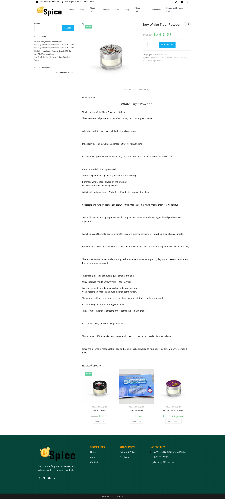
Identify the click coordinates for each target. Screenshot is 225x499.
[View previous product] (185, 24)
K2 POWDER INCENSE (159, 54)
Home (71, 10)
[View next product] (189, 24)
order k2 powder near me (176, 57)
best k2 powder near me (156, 57)
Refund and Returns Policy (174, 9)
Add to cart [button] (99, 421)
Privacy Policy (138, 9)
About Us (92, 9)
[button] (83, 24)
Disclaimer (156, 10)
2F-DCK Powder (136, 410)
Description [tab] (130, 89)
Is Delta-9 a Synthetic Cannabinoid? (48, 41)
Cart (117, 10)
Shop (82, 10)
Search (37, 24)
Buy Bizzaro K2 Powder (173, 410)
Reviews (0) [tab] (144, 89)
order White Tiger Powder (153, 60)
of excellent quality (119, 118)
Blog (127, 10)
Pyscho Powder (99, 410)
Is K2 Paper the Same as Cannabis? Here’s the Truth (54, 45)
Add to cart (167, 45)
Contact (106, 10)
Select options (173, 421)
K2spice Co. (119, 496)
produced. (118, 323)
